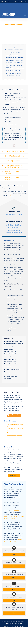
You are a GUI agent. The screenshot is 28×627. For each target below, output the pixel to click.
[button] (14, 151)
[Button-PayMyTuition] (14, 414)
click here (12, 196)
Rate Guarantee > (11, 433)
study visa (16, 510)
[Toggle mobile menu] (25, 15)
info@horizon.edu (9, 623)
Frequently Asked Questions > (14, 435)
